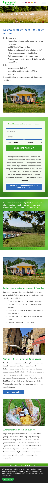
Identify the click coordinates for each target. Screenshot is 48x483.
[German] (28, 3)
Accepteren (8, 479)
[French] (26, 3)
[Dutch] (23, 3)
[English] (34, 3)
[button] (44, 3)
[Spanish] (31, 3)
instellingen (6, 475)
